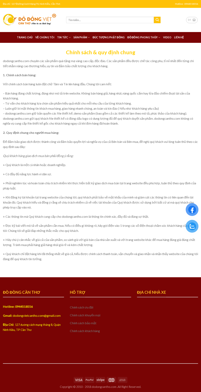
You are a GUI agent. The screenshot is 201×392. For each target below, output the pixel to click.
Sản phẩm (80, 37)
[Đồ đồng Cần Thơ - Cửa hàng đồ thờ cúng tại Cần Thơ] (31, 20)
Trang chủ (24, 37)
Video (167, 37)
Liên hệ (179, 37)
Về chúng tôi (44, 37)
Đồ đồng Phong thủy (142, 37)
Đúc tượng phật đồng (109, 37)
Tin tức (62, 37)
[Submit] (157, 20)
